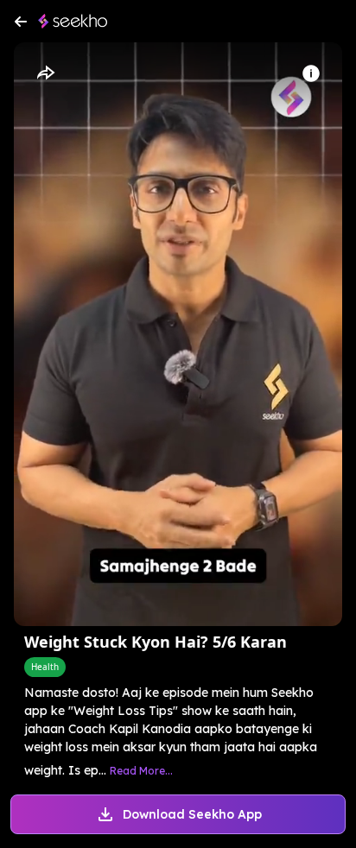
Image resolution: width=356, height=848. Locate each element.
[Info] (311, 73)
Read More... (141, 770)
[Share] (45, 73)
